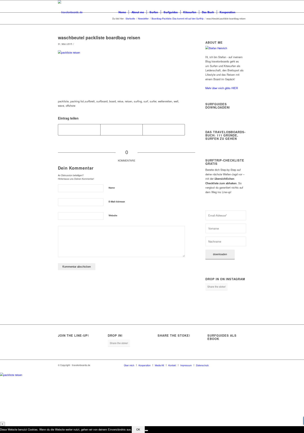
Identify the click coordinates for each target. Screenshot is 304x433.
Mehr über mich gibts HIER (221, 88)
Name (112, 187)
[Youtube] (237, 365)
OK (138, 429)
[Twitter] (230, 365)
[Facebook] (218, 365)
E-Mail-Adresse (117, 201)
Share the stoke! (216, 286)
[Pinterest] (243, 365)
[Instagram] (224, 365)
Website (113, 215)
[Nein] (146, 430)
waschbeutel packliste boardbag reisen (99, 37)
